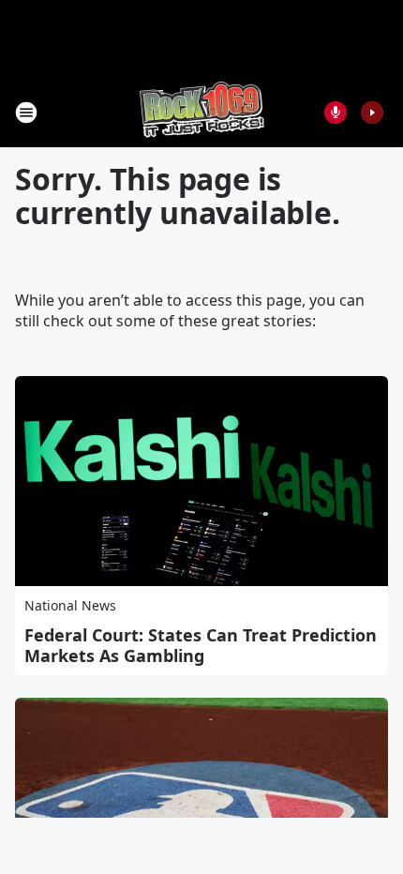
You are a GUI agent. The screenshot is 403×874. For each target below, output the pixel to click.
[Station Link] (202, 112)
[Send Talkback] (335, 112)
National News (70, 605)
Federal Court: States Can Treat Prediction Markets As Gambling (200, 645)
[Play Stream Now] (372, 112)
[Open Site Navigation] (26, 112)
